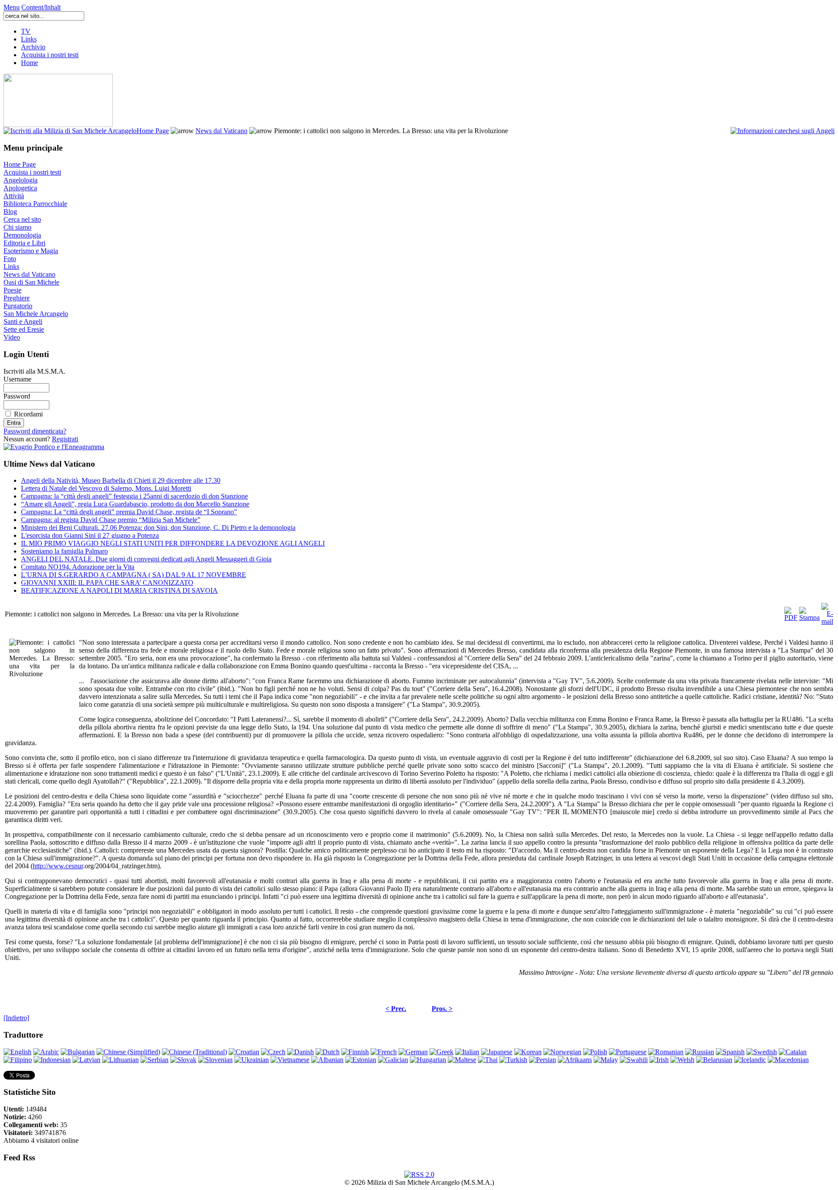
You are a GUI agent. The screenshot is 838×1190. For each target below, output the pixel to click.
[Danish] (300, 1052)
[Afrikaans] (575, 1060)
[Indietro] (16, 1017)
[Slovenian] (215, 1060)
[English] (17, 1052)
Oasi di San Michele (31, 282)
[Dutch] (328, 1052)
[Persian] (542, 1060)
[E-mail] (827, 612)
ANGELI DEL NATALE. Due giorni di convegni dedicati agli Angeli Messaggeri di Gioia (146, 559)
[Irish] (659, 1060)
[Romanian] (665, 1052)
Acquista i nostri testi (50, 54)
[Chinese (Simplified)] (128, 1052)
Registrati (65, 439)
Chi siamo (17, 227)
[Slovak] (183, 1060)
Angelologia (20, 180)
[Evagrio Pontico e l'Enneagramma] (53, 447)
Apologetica (20, 188)
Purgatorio (17, 306)
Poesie (12, 290)
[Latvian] (86, 1060)
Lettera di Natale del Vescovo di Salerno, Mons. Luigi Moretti (106, 488)
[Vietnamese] (290, 1060)
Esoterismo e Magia (30, 251)
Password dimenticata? (34, 431)
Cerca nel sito (22, 219)
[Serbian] (154, 1060)
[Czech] (273, 1052)
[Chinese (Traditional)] (194, 1052)
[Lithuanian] (120, 1060)
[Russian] (699, 1052)
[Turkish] (513, 1060)
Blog (10, 211)
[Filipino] (17, 1060)
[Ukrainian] (251, 1060)
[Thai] (488, 1060)
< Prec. (395, 1008)
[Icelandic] (750, 1060)
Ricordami (28, 414)
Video (11, 337)
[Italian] (467, 1052)
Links (29, 39)
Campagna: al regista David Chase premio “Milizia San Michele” (110, 519)
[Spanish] (730, 1052)
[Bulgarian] (78, 1052)
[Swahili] (634, 1060)
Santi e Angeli (22, 321)
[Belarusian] (714, 1060)
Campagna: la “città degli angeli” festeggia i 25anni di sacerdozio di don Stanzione (134, 496)
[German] (413, 1052)
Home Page (153, 130)
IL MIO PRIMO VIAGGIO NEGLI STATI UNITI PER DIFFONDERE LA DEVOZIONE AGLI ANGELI (173, 543)
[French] (384, 1052)
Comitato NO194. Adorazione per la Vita (77, 567)
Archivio (33, 47)
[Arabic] (46, 1052)
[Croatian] (244, 1052)
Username (17, 379)
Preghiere (16, 298)
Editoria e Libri (24, 243)
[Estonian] (360, 1060)
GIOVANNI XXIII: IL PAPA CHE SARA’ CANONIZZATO (107, 582)
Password (16, 396)
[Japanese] (496, 1052)
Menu (11, 7)
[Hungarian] (428, 1060)
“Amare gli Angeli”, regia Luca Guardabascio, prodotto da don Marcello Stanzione (135, 504)
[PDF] (790, 612)
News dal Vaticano (221, 130)
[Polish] (595, 1052)
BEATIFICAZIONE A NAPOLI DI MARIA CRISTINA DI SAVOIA (119, 590)
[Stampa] (809, 612)
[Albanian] (327, 1060)
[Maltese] (462, 1060)
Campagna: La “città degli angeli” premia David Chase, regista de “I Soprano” (129, 512)
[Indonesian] (52, 1060)
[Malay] (606, 1060)
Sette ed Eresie (23, 329)
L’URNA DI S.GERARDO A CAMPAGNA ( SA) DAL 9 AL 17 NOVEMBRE (133, 574)
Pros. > (442, 1008)
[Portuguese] (627, 1052)
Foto (9, 258)
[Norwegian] (562, 1052)
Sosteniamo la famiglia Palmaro (64, 551)
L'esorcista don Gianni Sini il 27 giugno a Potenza (90, 535)
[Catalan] (793, 1052)
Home (29, 62)
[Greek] (441, 1052)
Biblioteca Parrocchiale (35, 203)
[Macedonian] (788, 1060)
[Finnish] (355, 1052)
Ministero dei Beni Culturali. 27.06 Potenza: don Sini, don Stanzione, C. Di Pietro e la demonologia (158, 527)
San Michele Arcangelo (35, 313)
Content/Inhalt (41, 7)
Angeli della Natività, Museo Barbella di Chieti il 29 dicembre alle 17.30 (120, 480)
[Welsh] (682, 1060)
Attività (13, 195)
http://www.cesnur (58, 866)
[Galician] (393, 1060)
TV (26, 31)
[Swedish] (761, 1052)
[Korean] (528, 1052)
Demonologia (22, 235)
